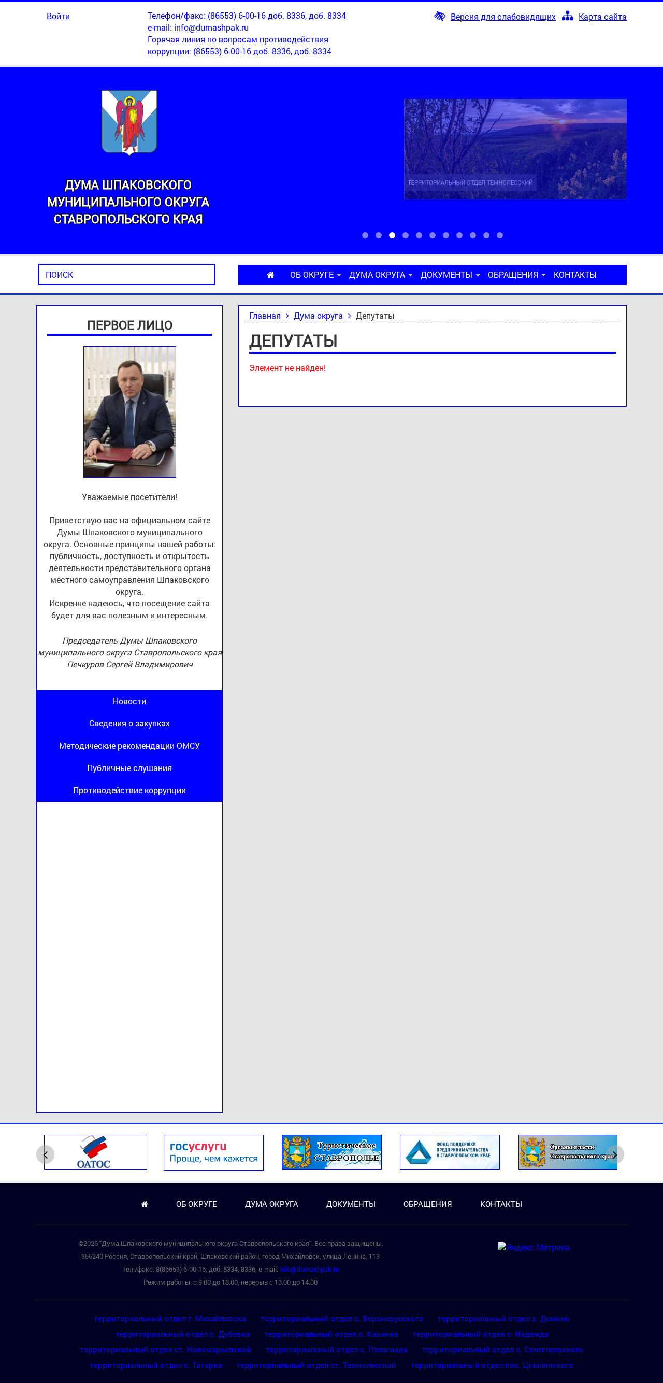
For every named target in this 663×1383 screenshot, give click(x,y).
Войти (58, 15)
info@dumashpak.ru (211, 27)
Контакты (575, 274)
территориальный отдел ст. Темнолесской (316, 1365)
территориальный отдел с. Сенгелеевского (502, 1349)
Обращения (513, 274)
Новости (129, 700)
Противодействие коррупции (129, 790)
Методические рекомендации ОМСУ (129, 745)
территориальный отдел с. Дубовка (183, 1334)
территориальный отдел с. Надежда (480, 1334)
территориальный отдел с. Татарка (156, 1365)
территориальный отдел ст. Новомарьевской (165, 1349)
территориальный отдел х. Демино (504, 1318)
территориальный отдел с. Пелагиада (336, 1349)
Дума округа (377, 274)
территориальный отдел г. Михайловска (170, 1318)
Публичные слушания (129, 767)
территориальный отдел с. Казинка (331, 1334)
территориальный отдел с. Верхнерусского (341, 1318)
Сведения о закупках (129, 723)
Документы (446, 274)
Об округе (312, 274)
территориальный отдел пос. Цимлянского (492, 1365)
